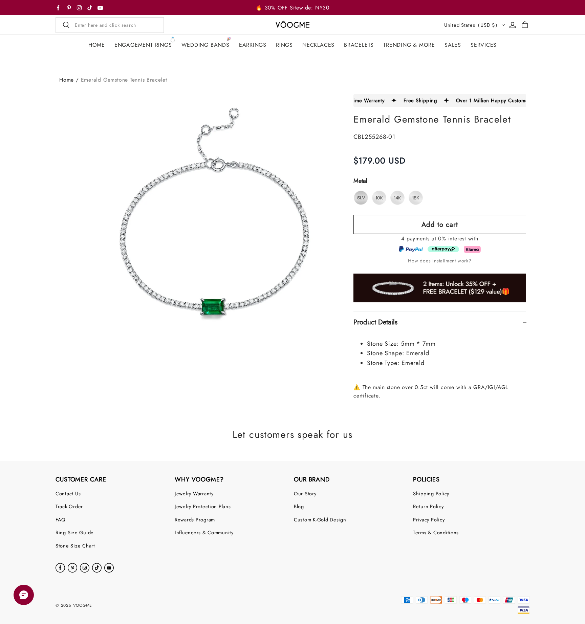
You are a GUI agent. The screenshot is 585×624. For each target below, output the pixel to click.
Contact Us (68, 493)
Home (66, 80)
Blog (299, 506)
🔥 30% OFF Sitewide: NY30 (292, 8)
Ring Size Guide (75, 532)
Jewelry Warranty (194, 493)
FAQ (61, 519)
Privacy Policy (429, 519)
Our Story (305, 493)
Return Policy (428, 506)
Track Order (69, 506)
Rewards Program (195, 519)
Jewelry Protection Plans (203, 506)
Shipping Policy (431, 493)
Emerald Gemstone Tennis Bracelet (124, 80)
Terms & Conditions (436, 532)
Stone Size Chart (75, 545)
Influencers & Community (204, 532)
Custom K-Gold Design (320, 519)
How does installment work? (439, 260)
